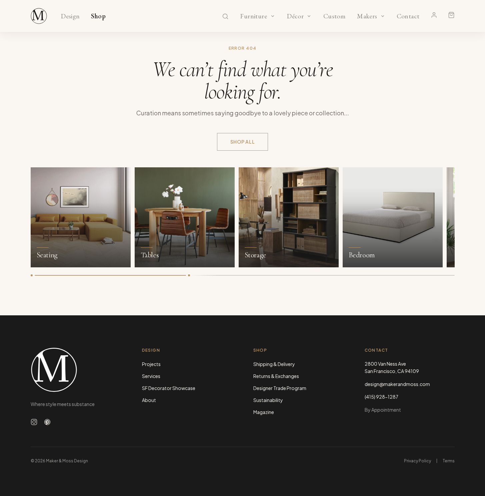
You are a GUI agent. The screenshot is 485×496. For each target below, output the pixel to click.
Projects (151, 364)
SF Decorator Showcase (168, 388)
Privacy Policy (417, 460)
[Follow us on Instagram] (34, 422)
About (149, 400)
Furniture (253, 16)
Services (151, 376)
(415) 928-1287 (381, 397)
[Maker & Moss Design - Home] (76, 369)
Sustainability (268, 400)
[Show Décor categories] (309, 16)
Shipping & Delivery (274, 364)
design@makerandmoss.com (397, 384)
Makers (367, 16)
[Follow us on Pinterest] (47, 422)
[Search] (225, 16)
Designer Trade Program (279, 388)
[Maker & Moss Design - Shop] (39, 16)
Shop (98, 16)
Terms (449, 460)
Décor (295, 16)
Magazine (263, 412)
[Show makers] (383, 16)
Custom (334, 16)
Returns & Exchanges (276, 376)
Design (70, 16)
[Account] (434, 15)
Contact (408, 16)
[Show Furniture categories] (273, 16)
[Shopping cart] (451, 15)
